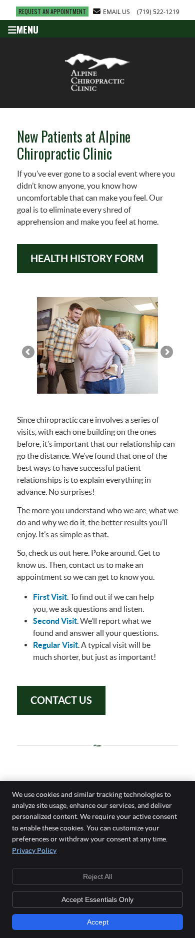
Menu (27, 28)
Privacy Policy (34, 850)
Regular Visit (55, 644)
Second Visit (55, 620)
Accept (97, 922)
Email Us (116, 12)
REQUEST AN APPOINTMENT (52, 11)
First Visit (50, 596)
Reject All (97, 876)
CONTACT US (61, 700)
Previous (29, 352)
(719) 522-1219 (158, 12)
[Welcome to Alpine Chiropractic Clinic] (97, 92)
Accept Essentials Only (98, 899)
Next (166, 352)
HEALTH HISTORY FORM (87, 258)
